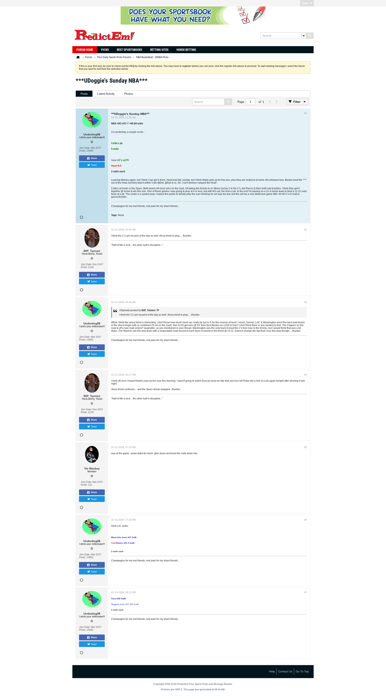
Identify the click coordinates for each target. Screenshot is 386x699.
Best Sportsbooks (129, 50)
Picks (105, 50)
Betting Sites (159, 50)
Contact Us (285, 671)
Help (272, 671)
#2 (305, 229)
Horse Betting (186, 50)
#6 (305, 519)
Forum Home (84, 50)
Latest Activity (106, 93)
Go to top (302, 671)
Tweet (94, 164)
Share (94, 158)
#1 (305, 113)
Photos (128, 93)
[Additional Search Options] (303, 35)
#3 (305, 302)
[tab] (84, 94)
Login (305, 3)
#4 (305, 374)
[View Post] (157, 310)
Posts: (82, 150)
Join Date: (84, 147)
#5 (305, 447)
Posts (84, 93)
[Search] (310, 35)
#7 (305, 592)
